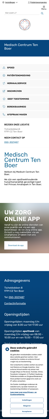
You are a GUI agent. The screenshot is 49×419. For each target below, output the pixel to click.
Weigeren (27, 406)
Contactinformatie (15, 303)
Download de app (16, 245)
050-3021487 (16, 297)
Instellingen (27, 400)
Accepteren (27, 411)
